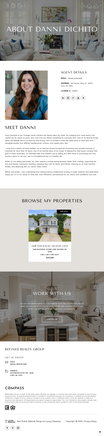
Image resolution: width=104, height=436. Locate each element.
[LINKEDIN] (63, 98)
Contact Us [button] (52, 319)
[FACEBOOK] (83, 98)
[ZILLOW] (78, 98)
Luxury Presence (53, 421)
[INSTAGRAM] (73, 98)
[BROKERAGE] (68, 98)
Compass (52, 394)
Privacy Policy (90, 421)
